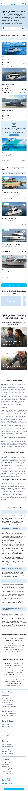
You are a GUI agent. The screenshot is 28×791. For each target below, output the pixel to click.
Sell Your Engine (6, 733)
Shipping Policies (6, 710)
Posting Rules (5, 708)
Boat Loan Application (7, 746)
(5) (14, 676)
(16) (14, 668)
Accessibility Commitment (8, 715)
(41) (14, 640)
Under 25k (10, 173)
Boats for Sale (5, 724)
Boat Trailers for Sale (7, 728)
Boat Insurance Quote (7, 753)
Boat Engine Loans (6, 750)
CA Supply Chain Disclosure (9, 713)
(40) (14, 663)
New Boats (11, 39)
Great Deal (6, 177)
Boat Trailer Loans (6, 751)
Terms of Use (5, 697)
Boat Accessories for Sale (8, 730)
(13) (14, 643)
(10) (14, 645)
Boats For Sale (8, 7)
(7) (14, 652)
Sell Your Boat (5, 731)
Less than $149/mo (19, 39)
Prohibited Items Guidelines (9, 706)
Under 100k (23, 173)
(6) (14, 654)
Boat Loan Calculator (7, 744)
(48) (14, 638)
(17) (14, 665)
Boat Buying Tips (6, 762)
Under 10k (4, 173)
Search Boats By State (7, 773)
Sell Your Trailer (6, 735)
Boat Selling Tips (6, 764)
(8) (14, 649)
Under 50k (17, 173)
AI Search (23, 28)
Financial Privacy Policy (7, 700)
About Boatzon (6, 695)
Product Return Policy (7, 702)
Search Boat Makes (7, 770)
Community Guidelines (7, 704)
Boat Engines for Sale (7, 726)
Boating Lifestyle (6, 766)
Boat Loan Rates (6, 748)
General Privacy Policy (7, 699)
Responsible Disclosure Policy (9, 711)
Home (3, 7)
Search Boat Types (6, 771)
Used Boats (4, 39)
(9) (14, 647)
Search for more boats (14, 285)
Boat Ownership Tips (7, 768)
